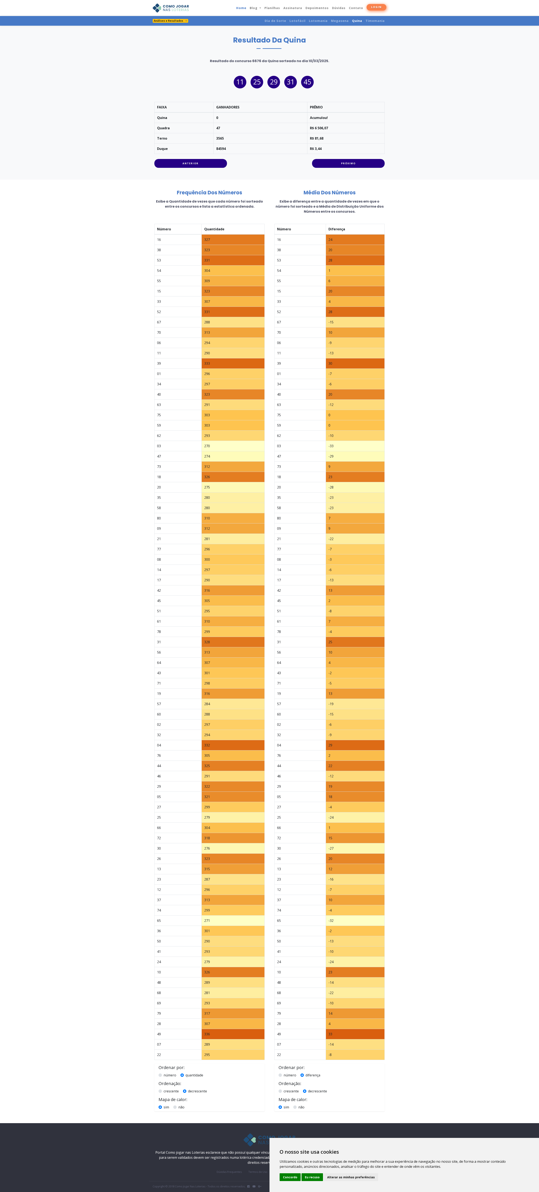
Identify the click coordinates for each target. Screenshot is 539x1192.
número (170, 1075)
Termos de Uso (257, 1172)
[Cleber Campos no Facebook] (248, 1186)
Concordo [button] (290, 1177)
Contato (356, 8)
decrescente (197, 1091)
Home (241, 8)
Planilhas (272, 8)
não (181, 1107)
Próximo (348, 163)
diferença (313, 1075)
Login (376, 7)
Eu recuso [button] (312, 1177)
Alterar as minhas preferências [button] (351, 1177)
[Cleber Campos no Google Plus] (259, 1186)
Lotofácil (298, 21)
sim (166, 1107)
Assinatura (292, 8)
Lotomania (318, 21)
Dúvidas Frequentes (229, 1172)
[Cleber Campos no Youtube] (253, 1186)
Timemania (375, 21)
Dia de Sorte (275, 21)
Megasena (340, 21)
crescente (171, 1091)
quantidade (194, 1075)
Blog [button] (254, 8)
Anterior (191, 163)
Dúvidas (339, 8)
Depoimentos (317, 8)
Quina (357, 21)
